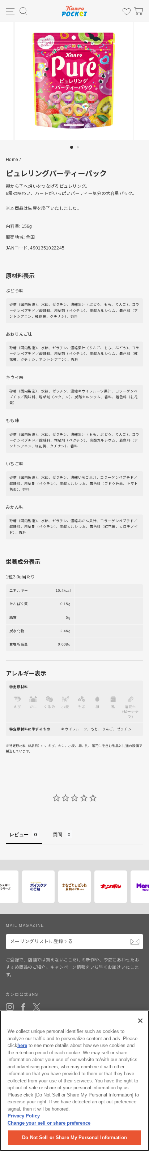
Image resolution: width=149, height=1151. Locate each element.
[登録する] (135, 941)
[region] (74, 1081)
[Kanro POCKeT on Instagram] (10, 1007)
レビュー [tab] (19, 834)
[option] (74, 81)
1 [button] (72, 147)
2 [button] (78, 148)
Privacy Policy (24, 1116)
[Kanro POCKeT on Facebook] (23, 1007)
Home (12, 159)
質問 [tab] (58, 834)
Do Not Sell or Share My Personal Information (74, 1137)
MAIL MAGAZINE (25, 925)
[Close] (140, 1021)
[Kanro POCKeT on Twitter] (37, 1007)
